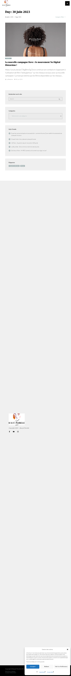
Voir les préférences (61, 666)
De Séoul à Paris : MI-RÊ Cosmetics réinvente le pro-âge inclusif (28, 150)
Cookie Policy (42, 672)
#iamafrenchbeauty (14, 166)
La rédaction (10, 79)
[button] (67, 649)
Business (8, 58)
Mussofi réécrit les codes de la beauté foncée (23, 139)
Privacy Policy (50, 672)
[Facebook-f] (9, 431)
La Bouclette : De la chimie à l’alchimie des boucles (25, 147)
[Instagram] (18, 431)
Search (12, 99)
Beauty (22, 166)
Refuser (46, 666)
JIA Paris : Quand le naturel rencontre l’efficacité (24, 143)
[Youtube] (13, 431)
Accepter (33, 666)
